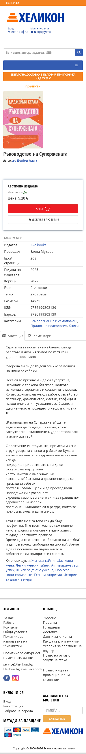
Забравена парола (18, 711)
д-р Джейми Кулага (24, 160)
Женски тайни (43, 560)
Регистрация (13, 706)
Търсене (49, 618)
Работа (8, 622)
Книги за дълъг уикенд (35, 570)
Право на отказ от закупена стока (57, 657)
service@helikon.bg (18, 664)
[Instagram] (15, 678)
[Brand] (35, 13)
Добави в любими (45, 219)
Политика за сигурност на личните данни (21, 655)
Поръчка (50, 622)
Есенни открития (48, 574)
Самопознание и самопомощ (53, 321)
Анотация (15, 336)
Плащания (51, 627)
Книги (74, 325)
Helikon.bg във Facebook (22, 669)
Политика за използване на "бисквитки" (15, 641)
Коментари (42, 336)
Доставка (50, 632)
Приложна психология (48, 325)
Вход (7, 701)
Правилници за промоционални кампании (56, 675)
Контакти (10, 627)
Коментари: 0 (13, 238)
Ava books (38, 245)
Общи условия (15, 632)
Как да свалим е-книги (61, 641)
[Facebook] (6, 678)
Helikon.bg (12, 3)
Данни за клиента (57, 636)
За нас (8, 618)
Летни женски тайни (32, 565)
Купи (39, 208)
